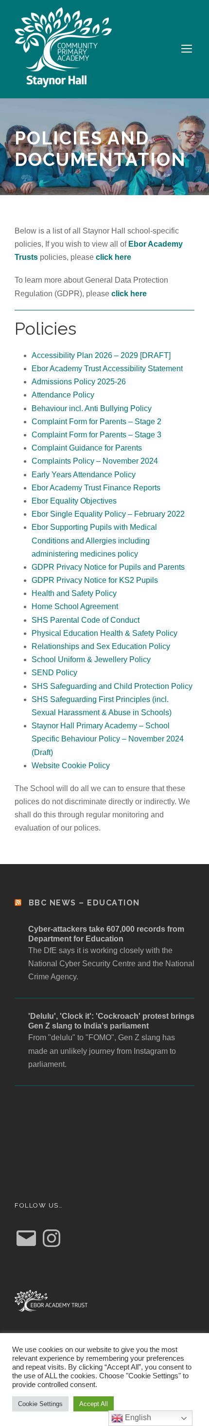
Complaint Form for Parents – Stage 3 (96, 435)
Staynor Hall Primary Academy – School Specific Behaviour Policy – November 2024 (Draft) (108, 739)
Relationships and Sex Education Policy (101, 646)
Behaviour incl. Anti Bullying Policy (92, 408)
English (137, 1417)
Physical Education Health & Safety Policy (104, 633)
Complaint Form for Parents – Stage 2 (96, 421)
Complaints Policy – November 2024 (95, 461)
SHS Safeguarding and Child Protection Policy (112, 686)
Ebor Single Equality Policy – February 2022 (108, 514)
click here (113, 257)
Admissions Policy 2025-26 (79, 382)
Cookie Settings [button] (40, 1404)
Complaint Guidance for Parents (87, 448)
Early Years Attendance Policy (84, 474)
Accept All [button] (93, 1404)
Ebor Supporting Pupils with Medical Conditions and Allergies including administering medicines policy (94, 540)
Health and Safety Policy (74, 593)
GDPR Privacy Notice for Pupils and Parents (108, 567)
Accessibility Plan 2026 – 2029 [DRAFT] (101, 355)
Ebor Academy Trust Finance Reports (96, 488)
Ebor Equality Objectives (74, 501)
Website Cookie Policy (71, 765)
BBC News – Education (84, 902)
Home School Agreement (75, 606)
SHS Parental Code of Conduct (85, 620)
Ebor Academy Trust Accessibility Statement (107, 368)
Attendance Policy (63, 395)
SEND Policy (54, 672)
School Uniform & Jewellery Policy (91, 659)
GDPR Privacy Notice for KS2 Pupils (95, 580)
